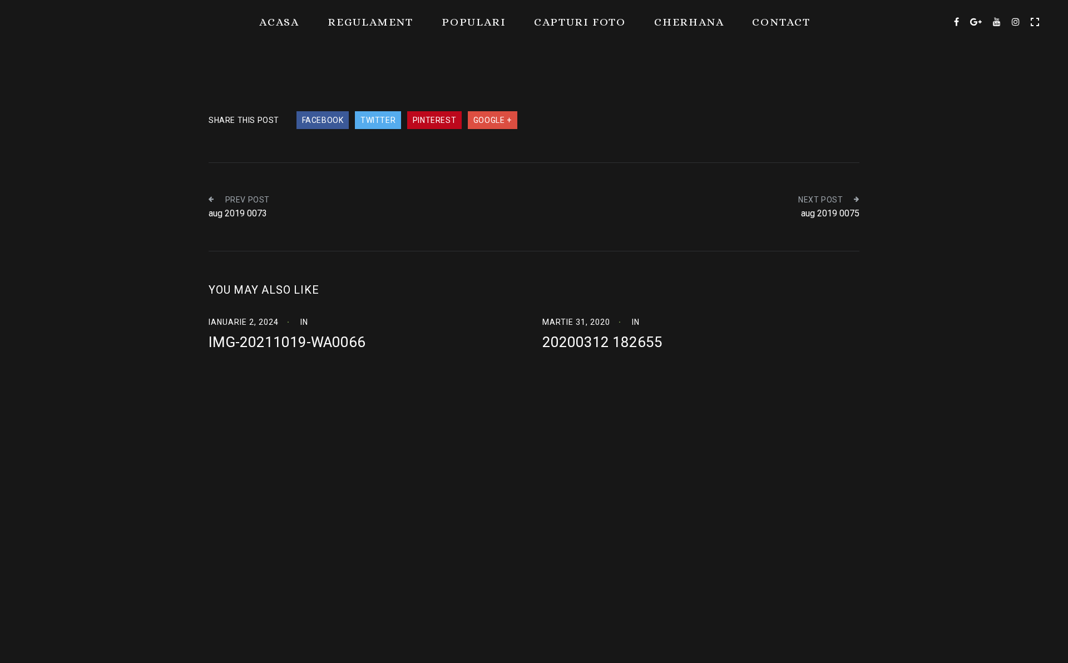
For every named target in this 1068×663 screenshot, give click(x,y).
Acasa (279, 22)
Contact (781, 22)
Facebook (323, 120)
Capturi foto (580, 22)
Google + (492, 120)
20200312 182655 (602, 342)
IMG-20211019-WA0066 (287, 342)
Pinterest (434, 120)
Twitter (377, 120)
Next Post (820, 199)
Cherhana (689, 22)
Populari (474, 22)
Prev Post (247, 199)
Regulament (370, 22)
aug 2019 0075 (830, 213)
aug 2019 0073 (238, 213)
